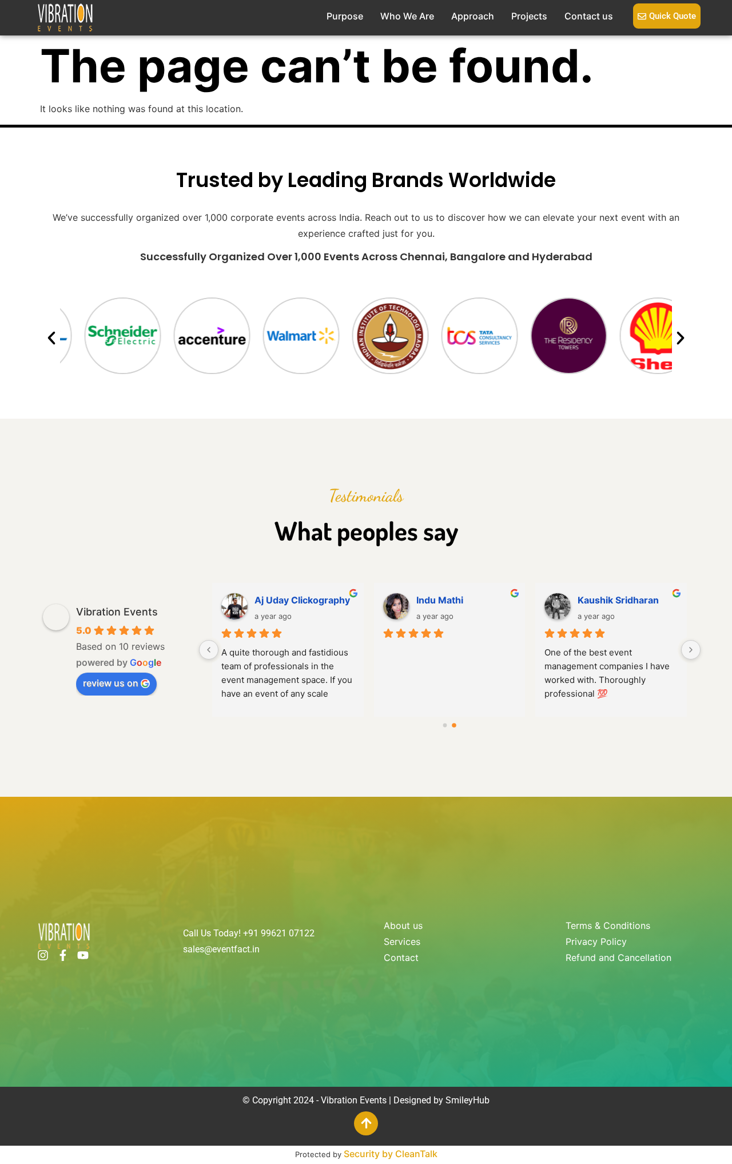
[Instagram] (43, 955)
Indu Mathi (439, 600)
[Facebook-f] (63, 955)
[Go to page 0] (445, 725)
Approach (472, 16)
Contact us (588, 16)
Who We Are (407, 16)
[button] (51, 338)
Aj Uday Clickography (302, 600)
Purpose (345, 16)
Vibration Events (117, 612)
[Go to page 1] (454, 725)
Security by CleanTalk (390, 1153)
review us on (110, 683)
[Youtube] (83, 955)
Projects (529, 16)
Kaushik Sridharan (618, 600)
